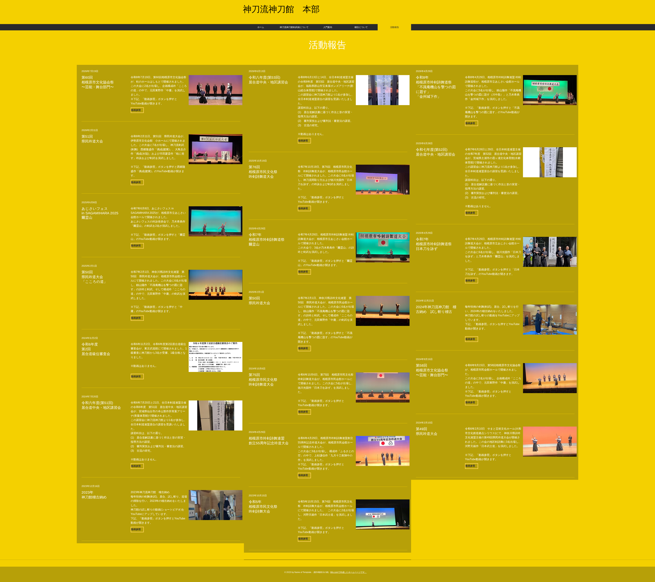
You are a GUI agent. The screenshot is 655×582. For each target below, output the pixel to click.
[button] (304, 140)
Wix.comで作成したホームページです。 (348, 572)
